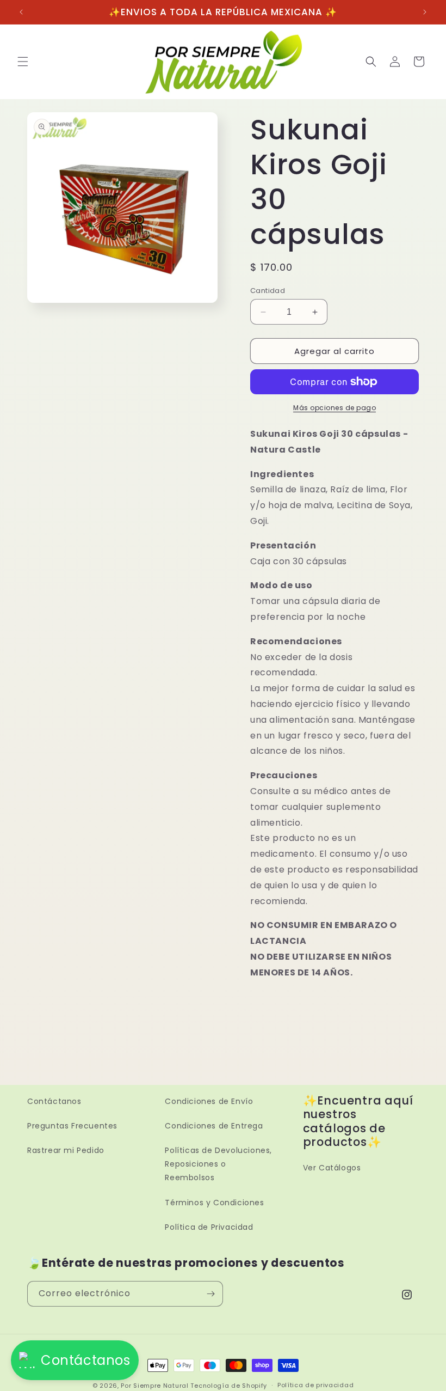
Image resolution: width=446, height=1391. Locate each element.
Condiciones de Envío (209, 1101)
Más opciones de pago (334, 407)
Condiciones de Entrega (214, 1125)
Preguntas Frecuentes (72, 1125)
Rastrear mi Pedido (65, 1150)
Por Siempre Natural (154, 1385)
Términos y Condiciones (214, 1202)
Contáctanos (54, 1101)
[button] (23, 62)
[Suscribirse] (210, 1294)
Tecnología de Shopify (228, 1385)
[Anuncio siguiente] (425, 12)
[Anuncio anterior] (21, 12)
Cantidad (267, 290)
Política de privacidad (315, 1385)
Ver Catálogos (332, 1167)
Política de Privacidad (209, 1227)
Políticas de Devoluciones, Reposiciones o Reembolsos (218, 1164)
